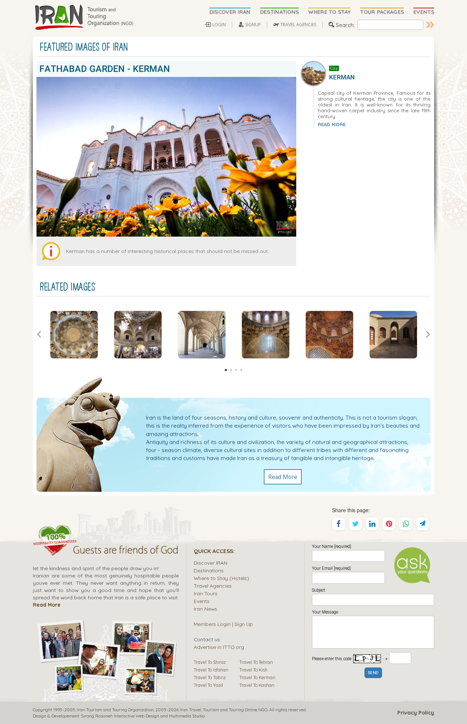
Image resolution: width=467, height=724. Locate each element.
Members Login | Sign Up (223, 624)
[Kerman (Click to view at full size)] (393, 334)
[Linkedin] (372, 523)
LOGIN (219, 25)
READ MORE (332, 124)
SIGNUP (253, 25)
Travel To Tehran (256, 662)
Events (201, 601)
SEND (373, 673)
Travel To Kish (253, 670)
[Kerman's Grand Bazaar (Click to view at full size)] (201, 334)
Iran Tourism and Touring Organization (115, 709)
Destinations (209, 570)
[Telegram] (422, 523)
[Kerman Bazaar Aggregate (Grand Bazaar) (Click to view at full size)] (137, 334)
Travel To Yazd (208, 685)
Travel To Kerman (257, 677)
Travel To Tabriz (210, 677)
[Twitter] (355, 523)
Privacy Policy (415, 712)
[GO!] (430, 25)
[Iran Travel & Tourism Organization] (84, 17)
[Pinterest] (388, 523)
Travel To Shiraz (210, 662)
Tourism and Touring (223, 709)
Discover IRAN (210, 563)
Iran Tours (205, 593)
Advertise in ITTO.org (219, 647)
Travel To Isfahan (211, 670)
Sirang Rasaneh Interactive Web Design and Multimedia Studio (143, 716)
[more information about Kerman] (315, 72)
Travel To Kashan (256, 685)
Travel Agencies (213, 586)
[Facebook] (338, 523)
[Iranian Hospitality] (106, 550)
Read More (282, 477)
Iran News (205, 609)
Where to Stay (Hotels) (221, 578)
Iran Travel (190, 709)
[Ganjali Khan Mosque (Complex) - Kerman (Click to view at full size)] (74, 334)
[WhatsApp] (405, 523)
